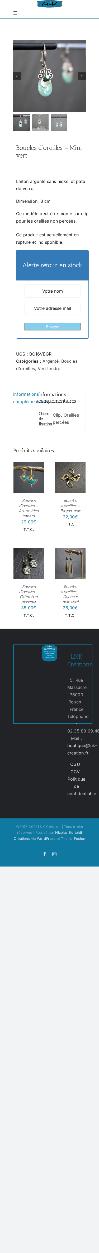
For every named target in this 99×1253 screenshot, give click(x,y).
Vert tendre (49, 368)
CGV (75, 771)
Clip (57, 415)
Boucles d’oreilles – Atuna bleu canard (28, 508)
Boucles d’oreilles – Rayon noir (70, 505)
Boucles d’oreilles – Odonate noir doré (70, 594)
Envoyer (52, 327)
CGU (75, 764)
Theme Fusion (73, 838)
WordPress (46, 838)
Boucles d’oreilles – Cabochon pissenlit (28, 594)
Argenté (51, 361)
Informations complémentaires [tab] (22, 397)
